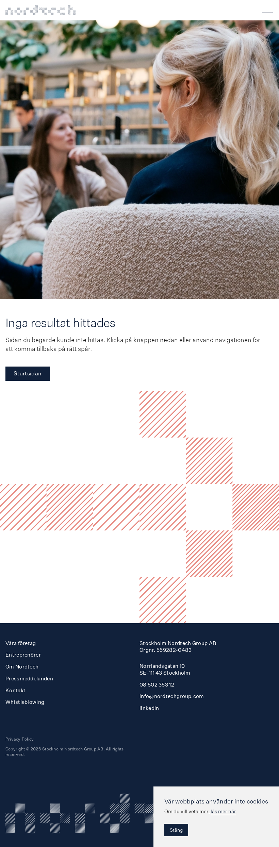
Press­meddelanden (29, 678)
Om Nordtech (21, 666)
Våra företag (20, 643)
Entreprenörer (23, 654)
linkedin (149, 708)
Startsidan (28, 373)
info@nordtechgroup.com (172, 696)
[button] (269, 10)
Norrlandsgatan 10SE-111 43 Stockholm (165, 669)
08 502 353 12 (157, 684)
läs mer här (223, 812)
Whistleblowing (24, 702)
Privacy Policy (19, 739)
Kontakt (15, 690)
